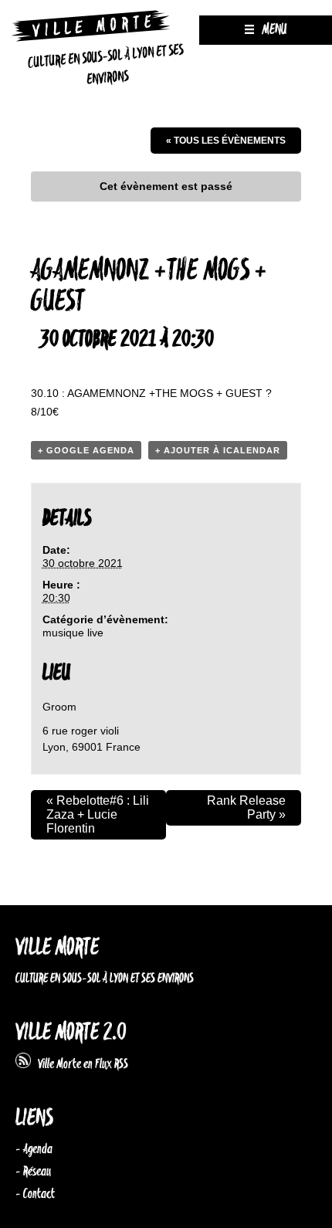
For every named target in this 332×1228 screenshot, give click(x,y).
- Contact (35, 1194)
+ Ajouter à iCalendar (217, 450)
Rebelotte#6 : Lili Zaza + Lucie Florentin (97, 814)
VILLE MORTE (57, 948)
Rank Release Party (246, 807)
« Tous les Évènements (226, 140)
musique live (72, 632)
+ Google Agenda (86, 450)
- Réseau (33, 1171)
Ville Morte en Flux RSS (79, 1064)
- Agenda (34, 1149)
